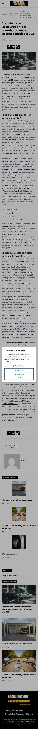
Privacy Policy (19, 366)
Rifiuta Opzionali (19, 374)
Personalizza (19, 370)
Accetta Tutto (19, 378)
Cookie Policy (8, 366)
